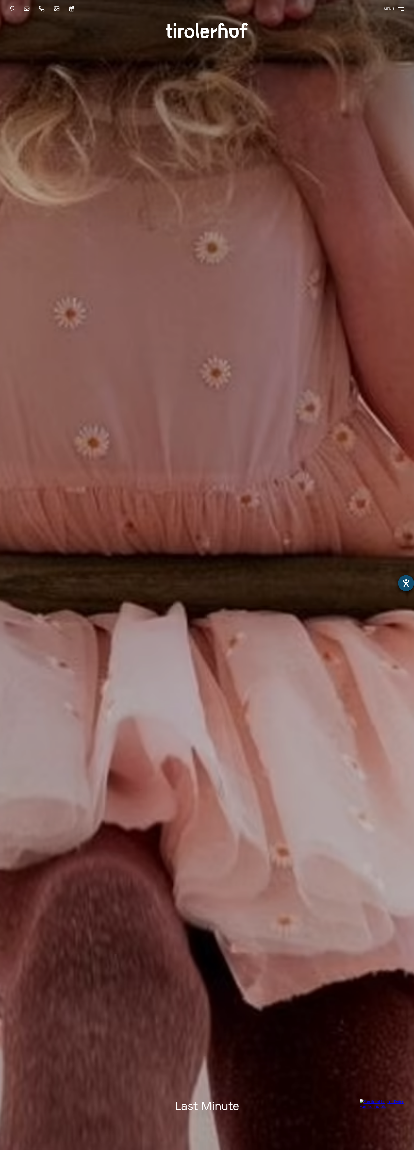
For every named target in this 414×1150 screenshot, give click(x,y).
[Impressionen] (58, 9)
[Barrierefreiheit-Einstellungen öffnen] (406, 583)
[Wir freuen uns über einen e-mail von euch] (28, 9)
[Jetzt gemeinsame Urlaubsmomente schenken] (73, 9)
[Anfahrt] (13, 9)
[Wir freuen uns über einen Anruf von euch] (43, 9)
